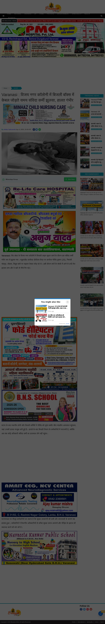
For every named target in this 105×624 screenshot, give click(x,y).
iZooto (67, 323)
